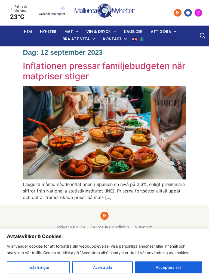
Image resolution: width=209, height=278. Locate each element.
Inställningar (38, 267)
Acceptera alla (169, 267)
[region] (104, 253)
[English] (135, 39)
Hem (28, 31)
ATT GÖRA (161, 31)
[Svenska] (142, 39)
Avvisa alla (102, 267)
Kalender (133, 31)
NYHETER (48, 31)
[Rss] (178, 13)
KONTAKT (112, 39)
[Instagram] (198, 13)
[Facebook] (188, 13)
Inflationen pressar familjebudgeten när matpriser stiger (104, 71)
